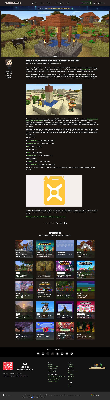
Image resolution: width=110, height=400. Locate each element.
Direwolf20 (30, 161)
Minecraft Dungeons (52, 368)
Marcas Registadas (63, 395)
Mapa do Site (71, 376)
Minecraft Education (52, 371)
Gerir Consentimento (23, 375)
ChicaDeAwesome (32, 140)
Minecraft (50, 364)
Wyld (28, 152)
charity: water (86, 69)
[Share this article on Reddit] (61, 223)
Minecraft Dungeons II (53, 366)
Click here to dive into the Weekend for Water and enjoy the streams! (45, 217)
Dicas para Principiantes (73, 370)
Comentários (70, 374)
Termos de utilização (53, 395)
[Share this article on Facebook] (65, 223)
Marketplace (70, 364)
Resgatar (70, 386)
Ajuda (69, 372)
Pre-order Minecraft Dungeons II (59, 8)
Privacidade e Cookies (26, 395)
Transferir (70, 378)
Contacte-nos (71, 379)
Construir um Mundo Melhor (54, 379)
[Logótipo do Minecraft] (12, 3)
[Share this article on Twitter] (57, 223)
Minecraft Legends (52, 370)
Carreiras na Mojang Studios (54, 378)
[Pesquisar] (95, 3)
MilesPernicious (31, 143)
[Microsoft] (95, 395)
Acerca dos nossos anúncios (74, 395)
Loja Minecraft (71, 366)
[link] (38, 353)
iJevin (28, 146)
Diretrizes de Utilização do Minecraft (10, 375)
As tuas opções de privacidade (39, 397)
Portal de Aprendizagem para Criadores (56, 376)
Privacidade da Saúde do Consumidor (40, 395)
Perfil (69, 384)
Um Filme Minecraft (52, 381)
